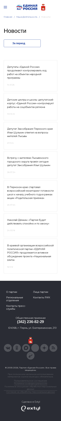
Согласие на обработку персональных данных (30, 392)
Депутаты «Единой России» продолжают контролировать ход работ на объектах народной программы (27, 72)
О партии (11, 292)
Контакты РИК (41, 297)
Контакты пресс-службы (16, 307)
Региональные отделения (14, 299)
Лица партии (40, 292)
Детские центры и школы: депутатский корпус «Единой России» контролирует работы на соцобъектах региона (30, 103)
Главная (8, 17)
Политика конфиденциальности (30, 383)
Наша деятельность (26, 17)
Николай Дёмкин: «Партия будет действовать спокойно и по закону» (28, 222)
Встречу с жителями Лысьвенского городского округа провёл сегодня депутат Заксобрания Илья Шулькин (28, 161)
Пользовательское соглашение (30, 380)
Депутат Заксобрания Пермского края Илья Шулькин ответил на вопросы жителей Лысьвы (30, 132)
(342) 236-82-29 (30, 321)
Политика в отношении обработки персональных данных (30, 387)
